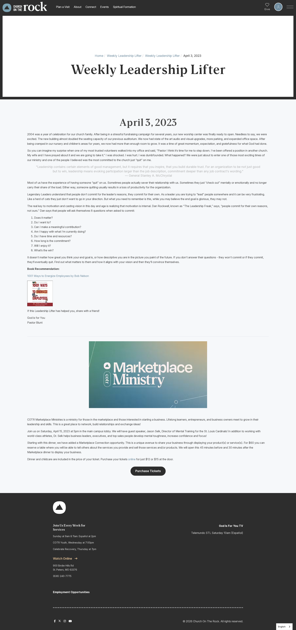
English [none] (282, 626)
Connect (90, 7)
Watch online (62, 558)
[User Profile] (278, 7)
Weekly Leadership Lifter (124, 56)
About (77, 7)
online (131, 459)
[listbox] (284, 626)
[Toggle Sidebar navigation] (290, 6)
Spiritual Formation (124, 7)
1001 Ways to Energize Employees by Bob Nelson (58, 276)
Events (104, 7)
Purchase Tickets (148, 471)
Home (99, 56)
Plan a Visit (63, 7)
